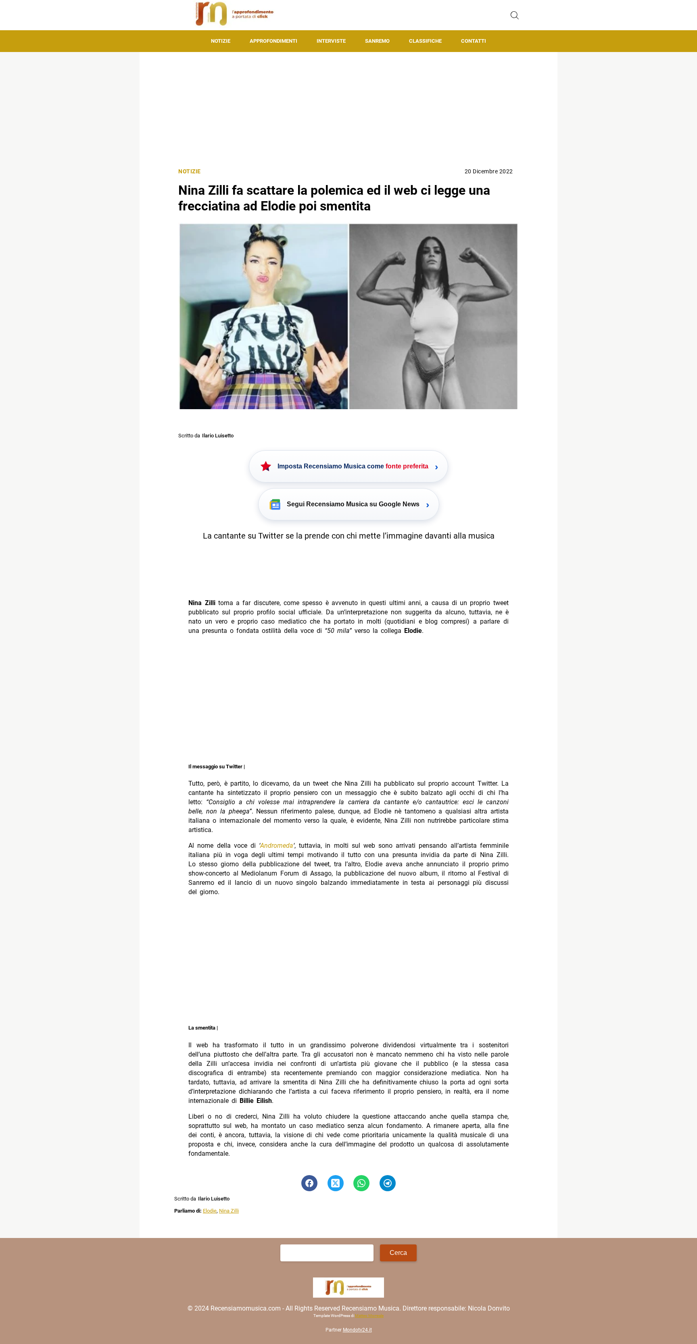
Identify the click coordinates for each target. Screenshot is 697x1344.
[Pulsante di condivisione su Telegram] (388, 1183)
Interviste (331, 41)
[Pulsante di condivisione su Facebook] (309, 1183)
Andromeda (276, 845)
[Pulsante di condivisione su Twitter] (336, 1183)
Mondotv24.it (357, 1330)
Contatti (473, 41)
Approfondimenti (273, 41)
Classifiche (425, 41)
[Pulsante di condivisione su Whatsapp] (361, 1183)
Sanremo (377, 41)
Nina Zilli (229, 1211)
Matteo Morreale (369, 1315)
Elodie (210, 1211)
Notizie (220, 41)
